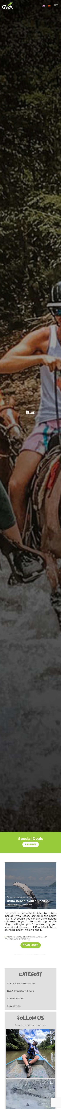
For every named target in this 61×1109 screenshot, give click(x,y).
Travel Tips (14, 1006)
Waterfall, (9, 939)
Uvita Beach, (42, 937)
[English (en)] (44, 5)
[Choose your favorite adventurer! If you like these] (30, 1053)
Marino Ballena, (14, 937)
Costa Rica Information (21, 983)
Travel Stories (15, 998)
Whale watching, (22, 939)
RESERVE (30, 844)
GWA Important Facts (20, 991)
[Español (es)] (49, 5)
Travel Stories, (28, 937)
